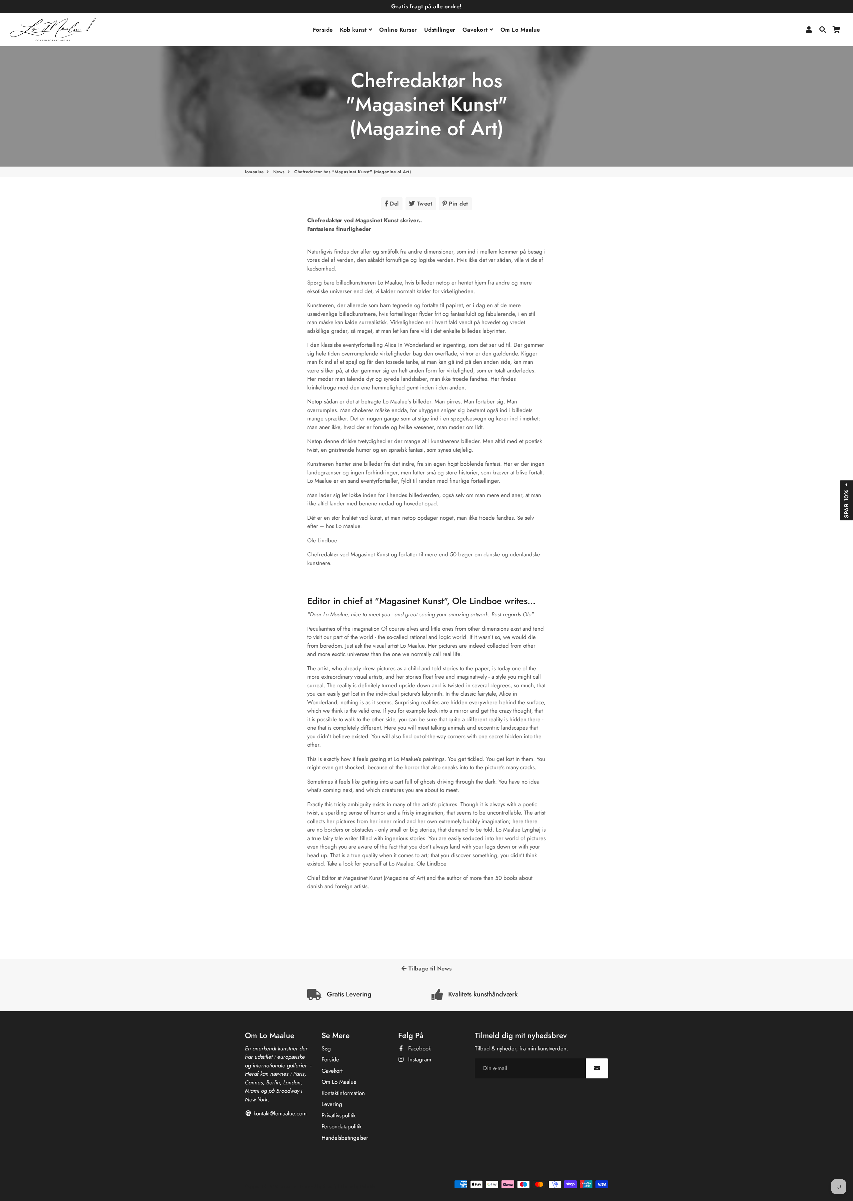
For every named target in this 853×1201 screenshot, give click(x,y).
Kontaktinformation (343, 1093)
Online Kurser (398, 30)
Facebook (419, 1048)
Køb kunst (354, 30)
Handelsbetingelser (345, 1138)
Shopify (330, 1186)
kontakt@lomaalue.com (279, 1113)
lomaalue (254, 172)
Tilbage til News (429, 968)
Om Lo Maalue (520, 30)
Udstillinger (439, 30)
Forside (323, 30)
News (279, 172)
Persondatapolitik (342, 1126)
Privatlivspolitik (339, 1115)
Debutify (367, 1186)
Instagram (419, 1059)
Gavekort (476, 30)
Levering (332, 1104)
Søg (326, 1048)
